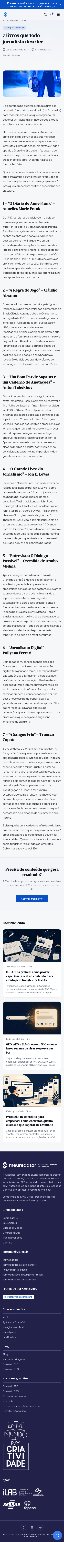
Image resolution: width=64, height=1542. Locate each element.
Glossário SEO (10, 1364)
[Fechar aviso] (60, 4)
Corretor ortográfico (14, 1410)
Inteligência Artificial (13, 1327)
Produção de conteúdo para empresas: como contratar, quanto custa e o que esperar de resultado (29, 1121)
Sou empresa (10, 1222)
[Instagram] (32, 1527)
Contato (7, 1242)
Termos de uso (11, 1259)
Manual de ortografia (14, 1359)
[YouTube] (40, 1527)
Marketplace (9, 1332)
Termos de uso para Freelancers (20, 1264)
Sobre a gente (10, 1217)
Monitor (7, 1317)
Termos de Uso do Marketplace (19, 1279)
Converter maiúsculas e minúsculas (21, 1405)
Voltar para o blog (16, 20)
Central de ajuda (11, 1232)
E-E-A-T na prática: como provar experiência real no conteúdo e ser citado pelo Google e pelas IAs (29, 976)
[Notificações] (51, 14)
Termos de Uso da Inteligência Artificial (23, 1274)
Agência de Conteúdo (14, 1322)
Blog (5, 1354)
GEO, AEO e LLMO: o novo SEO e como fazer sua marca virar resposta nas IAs (31, 1048)
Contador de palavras (14, 1396)
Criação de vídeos (12, 1227)
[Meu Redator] (5, 14)
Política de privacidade (15, 1269)
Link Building (9, 1336)
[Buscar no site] (45, 14)
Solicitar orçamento (32, 898)
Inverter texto (10, 1401)
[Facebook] (23, 1527)
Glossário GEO (11, 1369)
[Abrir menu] (58, 14)
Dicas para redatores (14, 27)
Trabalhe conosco (12, 1237)
